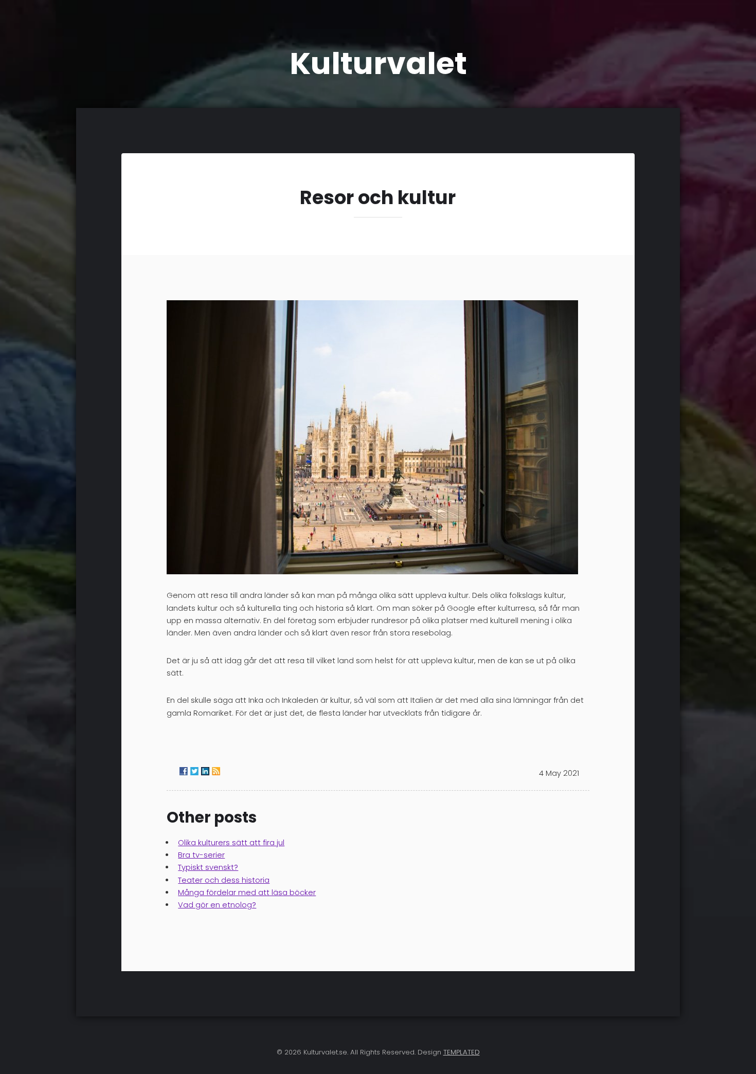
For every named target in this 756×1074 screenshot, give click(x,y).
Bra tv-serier (201, 855)
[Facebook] (183, 771)
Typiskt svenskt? (208, 867)
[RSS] (216, 771)
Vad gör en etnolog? (217, 905)
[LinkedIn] (205, 771)
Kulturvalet (378, 63)
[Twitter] (194, 771)
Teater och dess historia (223, 880)
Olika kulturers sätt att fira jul (231, 843)
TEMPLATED (461, 1052)
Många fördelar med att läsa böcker (247, 892)
